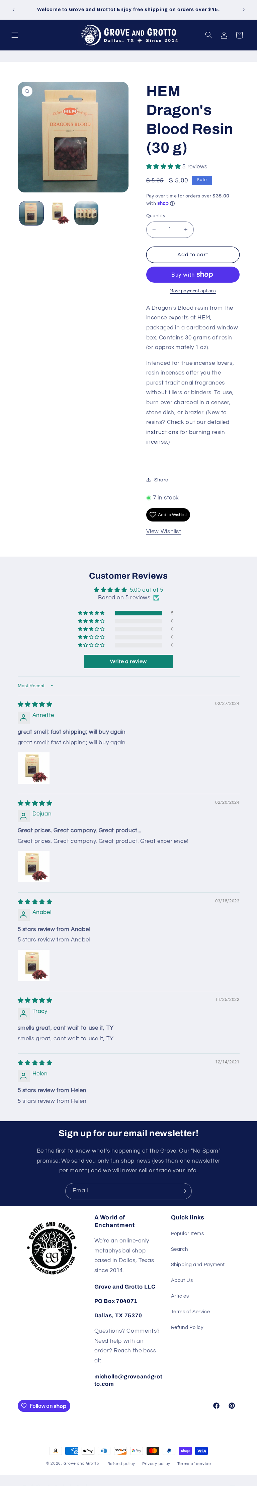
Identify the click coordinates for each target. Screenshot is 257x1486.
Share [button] (161, 479)
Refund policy (121, 1464)
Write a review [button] (128, 661)
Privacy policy (156, 1464)
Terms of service (194, 1464)
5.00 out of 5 (146, 590)
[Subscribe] (183, 1191)
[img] (35, 705)
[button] (14, 35)
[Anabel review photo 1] (34, 965)
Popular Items (187, 1233)
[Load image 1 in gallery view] (31, 213)
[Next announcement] (243, 9)
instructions (162, 432)
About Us (182, 1280)
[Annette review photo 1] (34, 768)
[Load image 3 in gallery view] (86, 213)
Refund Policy (187, 1327)
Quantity (156, 215)
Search (179, 1249)
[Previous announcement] (13, 9)
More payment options (193, 291)
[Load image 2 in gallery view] (59, 213)
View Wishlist (163, 532)
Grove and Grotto (81, 1463)
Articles (180, 1296)
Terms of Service (190, 1311)
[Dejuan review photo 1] (34, 867)
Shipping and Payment (198, 1264)
